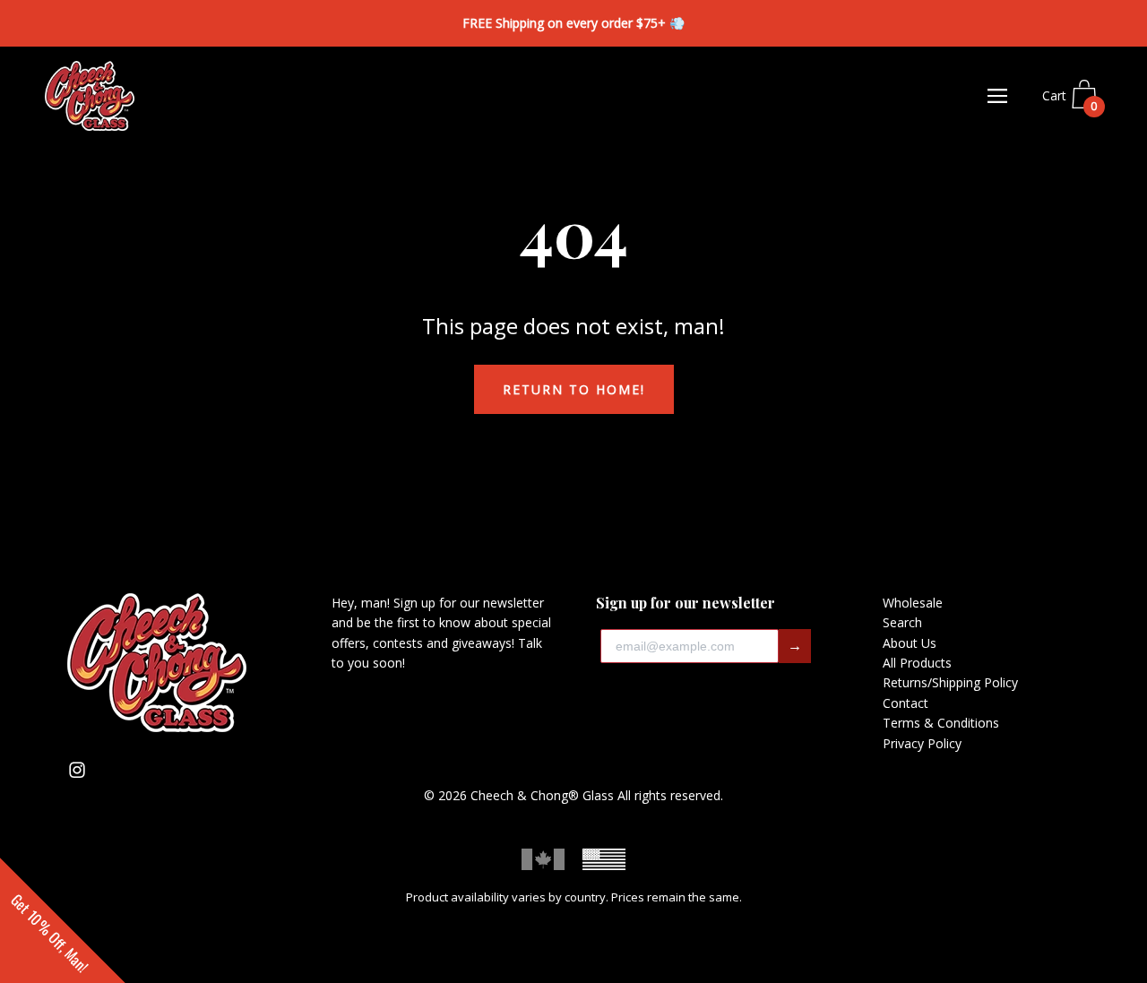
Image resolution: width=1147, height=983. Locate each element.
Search (902, 622)
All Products (917, 662)
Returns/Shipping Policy (950, 682)
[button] (62, 920)
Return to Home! (574, 389)
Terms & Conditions (941, 722)
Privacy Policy (922, 743)
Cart (1070, 101)
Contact (905, 702)
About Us (909, 642)
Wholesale (913, 602)
